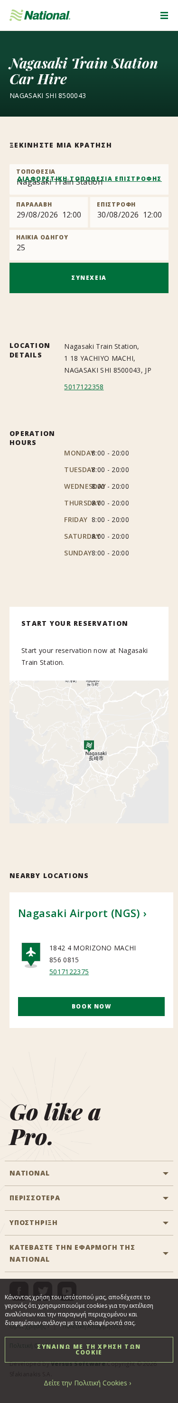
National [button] (29, 1172)
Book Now (92, 1006)
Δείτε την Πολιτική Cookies (85, 1382)
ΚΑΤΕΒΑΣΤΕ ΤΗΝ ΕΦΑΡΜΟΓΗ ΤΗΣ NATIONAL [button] (72, 1253)
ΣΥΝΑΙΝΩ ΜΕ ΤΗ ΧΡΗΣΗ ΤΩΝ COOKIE (89, 1349)
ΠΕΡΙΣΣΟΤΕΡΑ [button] (34, 1197)
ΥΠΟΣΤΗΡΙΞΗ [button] (33, 1222)
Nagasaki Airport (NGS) (79, 913)
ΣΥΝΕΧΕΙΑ (89, 278)
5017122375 (69, 971)
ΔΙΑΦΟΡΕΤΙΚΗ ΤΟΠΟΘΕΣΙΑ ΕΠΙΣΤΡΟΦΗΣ (89, 179)
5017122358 (83, 386)
